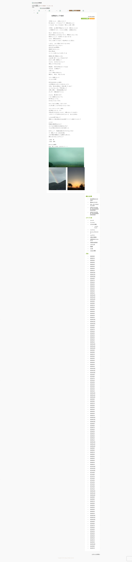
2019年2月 (92, 437)
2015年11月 (92, 517)
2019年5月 (92, 431)
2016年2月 (92, 511)
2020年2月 (92, 413)
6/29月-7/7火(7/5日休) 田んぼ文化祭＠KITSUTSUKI (94, 209)
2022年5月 (92, 358)
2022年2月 (92, 364)
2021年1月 (92, 390)
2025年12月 (92, 272)
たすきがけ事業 (85, 18)
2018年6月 (92, 454)
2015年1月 (92, 537)
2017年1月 (92, 488)
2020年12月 (92, 393)
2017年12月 (92, 466)
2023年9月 (92, 325)
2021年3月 (92, 386)
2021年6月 (92, 380)
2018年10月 (92, 446)
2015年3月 (92, 533)
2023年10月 (92, 323)
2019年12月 (92, 417)
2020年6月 (92, 405)
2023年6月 (92, 331)
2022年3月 (92, 362)
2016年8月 (92, 499)
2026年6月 (92, 260)
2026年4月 (92, 264)
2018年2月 (92, 462)
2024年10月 (92, 299)
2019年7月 (92, 427)
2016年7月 (92, 501)
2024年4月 (92, 311)
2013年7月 (92, 548)
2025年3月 (92, 288)
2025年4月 (92, 286)
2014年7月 (92, 539)
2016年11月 (92, 493)
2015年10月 (92, 519)
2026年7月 (92, 258)
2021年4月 (92, 384)
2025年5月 (92, 284)
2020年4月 (92, 409)
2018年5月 (92, 456)
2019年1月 (92, 439)
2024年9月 (92, 301)
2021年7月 (92, 378)
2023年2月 (92, 339)
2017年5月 (92, 480)
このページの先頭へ (96, 554)
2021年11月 (92, 370)
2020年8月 (92, 401)
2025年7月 (92, 280)
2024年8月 (92, 303)
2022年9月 (92, 350)
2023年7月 (92, 329)
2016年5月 (92, 505)
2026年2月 (92, 268)
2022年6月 (92, 356)
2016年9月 (92, 497)
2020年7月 (92, 403)
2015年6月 (92, 527)
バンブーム (92, 229)
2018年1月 (92, 464)
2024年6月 (92, 307)
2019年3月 (92, 435)
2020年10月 (92, 397)
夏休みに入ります (93, 202)
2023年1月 (92, 341)
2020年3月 (92, 411)
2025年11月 (92, 274)
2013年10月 (92, 544)
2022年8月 (92, 352)
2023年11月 (92, 321)
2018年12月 (92, 441)
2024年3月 (92, 313)
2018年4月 (92, 458)
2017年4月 (92, 482)
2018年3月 (92, 460)
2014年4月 (92, 541)
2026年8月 (92, 256)
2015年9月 (92, 521)
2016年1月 (92, 513)
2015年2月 (92, 535)
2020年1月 (92, 415)
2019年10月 (92, 421)
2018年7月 (92, 452)
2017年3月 (92, 484)
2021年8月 (92, 376)
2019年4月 (92, 433)
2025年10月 (92, 276)
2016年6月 (92, 503)
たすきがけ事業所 (35, 5)
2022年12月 (92, 344)
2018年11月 (92, 444)
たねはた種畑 (93, 250)
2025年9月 (92, 278)
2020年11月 (92, 395)
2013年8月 (92, 546)
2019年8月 (92, 425)
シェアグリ (92, 235)
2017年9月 (92, 472)
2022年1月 (92, 366)
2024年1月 (92, 317)
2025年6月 (92, 282)
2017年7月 (92, 476)
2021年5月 (92, 382)
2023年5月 (92, 333)
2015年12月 (92, 515)
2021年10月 (92, 372)
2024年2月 (92, 315)
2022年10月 (92, 348)
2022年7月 (92, 354)
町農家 (91, 246)
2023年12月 (92, 319)
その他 (91, 248)
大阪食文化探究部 (93, 242)
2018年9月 (92, 448)
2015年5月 (92, 529)
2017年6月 (92, 478)
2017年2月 (92, 486)
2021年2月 (92, 388)
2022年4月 (92, 360)
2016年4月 (92, 507)
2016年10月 (92, 495)
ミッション (92, 222)
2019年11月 (92, 419)
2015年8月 (92, 523)
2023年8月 (92, 327)
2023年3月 (92, 337)
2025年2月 (92, 290)
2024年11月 (92, 297)
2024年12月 (92, 295)
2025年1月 (92, 292)
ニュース (92, 18)
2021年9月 (92, 374)
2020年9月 (92, 399)
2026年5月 (92, 262)
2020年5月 (92, 407)
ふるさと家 (92, 244)
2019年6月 (92, 429)
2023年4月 (92, 335)
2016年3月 (92, 509)
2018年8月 (92, 450)
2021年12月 (92, 368)
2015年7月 (92, 525)
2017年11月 (92, 468)
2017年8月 (92, 474)
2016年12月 (92, 490)
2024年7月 (92, 305)
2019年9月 (92, 423)
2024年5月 (92, 309)
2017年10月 (92, 470)
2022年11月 (92, 346)
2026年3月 (92, 266)
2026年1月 (92, 270)
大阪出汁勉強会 (93, 237)
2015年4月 (92, 531)
